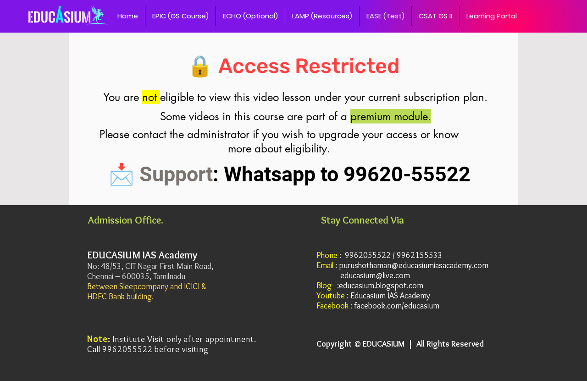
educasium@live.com (375, 275)
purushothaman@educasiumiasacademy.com (413, 265)
